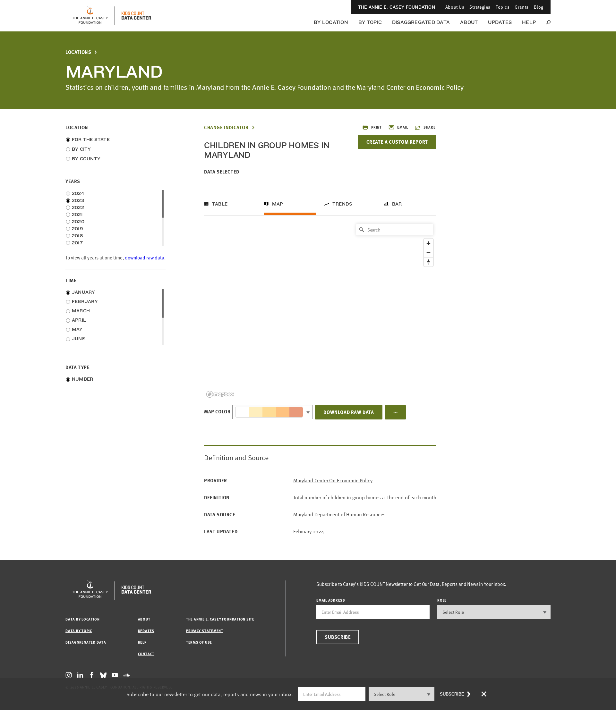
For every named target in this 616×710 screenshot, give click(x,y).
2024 (78, 193)
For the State (91, 139)
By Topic (370, 22)
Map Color (217, 411)
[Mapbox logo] (220, 394)
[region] (320, 310)
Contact (146, 653)
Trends (342, 204)
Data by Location (82, 619)
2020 (78, 221)
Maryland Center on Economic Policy (332, 480)
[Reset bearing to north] (428, 261)
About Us (454, 7)
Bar (397, 204)
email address (330, 600)
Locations (78, 52)
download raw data (144, 257)
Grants (521, 7)
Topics (502, 7)
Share (430, 127)
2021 (77, 214)
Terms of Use (199, 642)
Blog (538, 7)
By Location (331, 22)
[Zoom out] (428, 252)
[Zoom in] (428, 243)
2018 (77, 236)
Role (442, 600)
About (469, 22)
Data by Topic (78, 630)
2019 (77, 229)
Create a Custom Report (397, 141)
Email (402, 127)
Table (219, 204)
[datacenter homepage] (136, 15)
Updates (500, 22)
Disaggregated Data (421, 22)
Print (376, 127)
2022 (78, 207)
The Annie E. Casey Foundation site (220, 619)
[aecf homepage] (90, 15)
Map (277, 204)
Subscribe (338, 636)
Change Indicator (226, 127)
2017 (77, 243)
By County (86, 159)
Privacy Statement (204, 630)
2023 (78, 200)
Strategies (480, 7)
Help (529, 22)
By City (81, 149)
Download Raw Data (348, 412)
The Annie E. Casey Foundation (396, 7)
